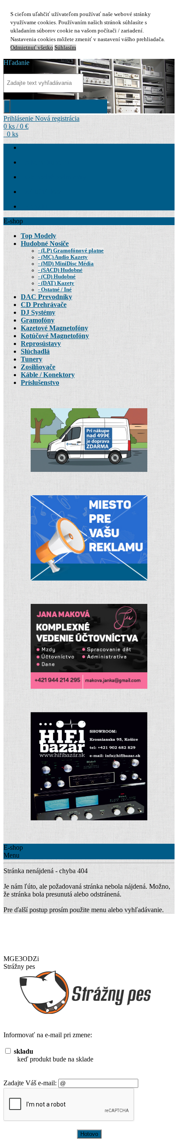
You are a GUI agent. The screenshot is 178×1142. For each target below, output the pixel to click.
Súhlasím (65, 48)
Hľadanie (16, 62)
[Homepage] (25, 147)
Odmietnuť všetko (31, 48)
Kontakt (36, 206)
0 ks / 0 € (16, 126)
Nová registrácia (57, 118)
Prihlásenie (19, 118)
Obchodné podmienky (55, 177)
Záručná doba (44, 191)
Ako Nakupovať (47, 162)
